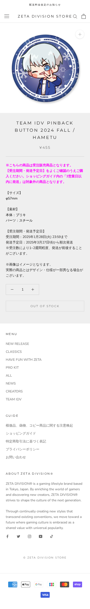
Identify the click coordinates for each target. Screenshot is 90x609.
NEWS (11, 383)
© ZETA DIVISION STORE (44, 557)
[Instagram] (29, 536)
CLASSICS (14, 351)
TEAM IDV (14, 399)
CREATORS (14, 391)
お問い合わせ (16, 457)
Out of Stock (45, 306)
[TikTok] (51, 536)
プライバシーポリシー (22, 449)
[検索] (75, 16)
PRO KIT (12, 367)
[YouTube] (40, 536)
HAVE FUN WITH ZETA (24, 359)
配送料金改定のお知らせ (45, 4)
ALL (9, 375)
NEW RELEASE (17, 344)
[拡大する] (80, 34)
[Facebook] (7, 536)
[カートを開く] (84, 16)
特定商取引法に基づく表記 (26, 441)
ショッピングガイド (21, 433)
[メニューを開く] (6, 16)
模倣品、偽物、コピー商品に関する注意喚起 (39, 425)
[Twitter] (18, 536)
